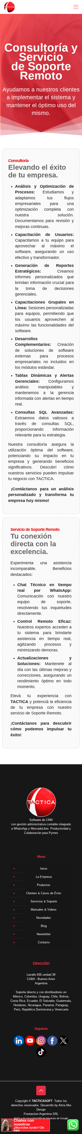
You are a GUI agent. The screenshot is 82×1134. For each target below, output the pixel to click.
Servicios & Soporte (44, 901)
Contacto (44, 942)
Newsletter (44, 934)
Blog (44, 926)
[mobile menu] (76, 7)
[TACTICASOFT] (9, 7)
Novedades (43, 917)
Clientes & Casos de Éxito (43, 893)
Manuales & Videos (43, 909)
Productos (43, 885)
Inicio (43, 868)
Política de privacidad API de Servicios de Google (41, 1118)
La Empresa (44, 876)
